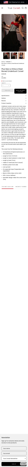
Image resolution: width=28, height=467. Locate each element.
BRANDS (8, 61)
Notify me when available (20, 91)
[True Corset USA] (14, 8)
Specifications (5, 95)
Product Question (6, 103)
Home (3, 61)
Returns (3, 100)
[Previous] (1, 2)
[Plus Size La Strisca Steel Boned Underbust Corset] (6, 55)
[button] (22, 8)
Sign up (14, 464)
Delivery (3, 98)
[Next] (26, 2)
